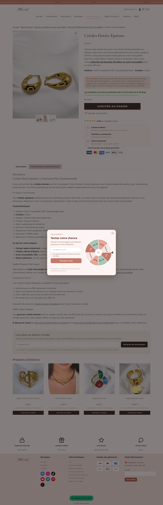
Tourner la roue (66, 261)
